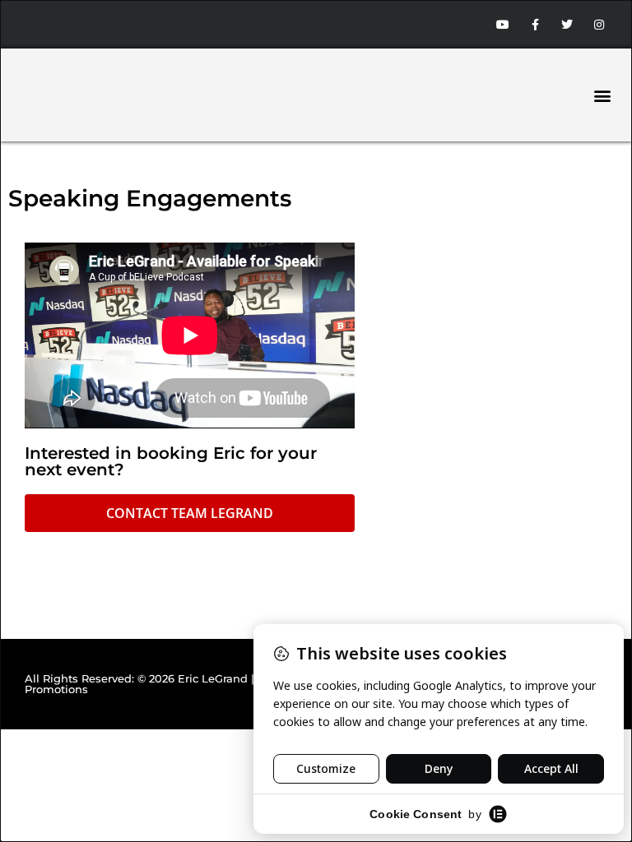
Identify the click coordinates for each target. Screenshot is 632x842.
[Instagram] (599, 24)
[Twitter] (567, 24)
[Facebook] (534, 24)
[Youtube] (502, 24)
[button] (602, 95)
